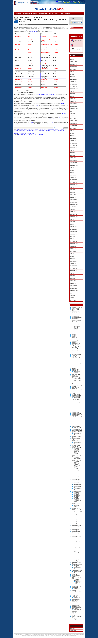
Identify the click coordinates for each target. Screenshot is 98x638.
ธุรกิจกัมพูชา (74, 600)
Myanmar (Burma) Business (75, 383)
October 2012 (73, 241)
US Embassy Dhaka (77, 442)
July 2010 (72, 273)
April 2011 (72, 258)
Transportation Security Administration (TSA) (77, 326)
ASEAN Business (75, 312)
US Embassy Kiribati (76, 480)
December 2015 (73, 199)
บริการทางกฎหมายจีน (76, 607)
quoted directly (33, 31)
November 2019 (73, 125)
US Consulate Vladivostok (76, 547)
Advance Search (75, 22)
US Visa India (21, 133)
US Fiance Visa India (47, 131)
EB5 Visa (73, 338)
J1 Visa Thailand (75, 357)
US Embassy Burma (76, 447)
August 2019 (73, 128)
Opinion (73, 388)
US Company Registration (76, 421)
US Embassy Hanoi (77, 567)
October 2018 (73, 145)
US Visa (73, 576)
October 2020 (73, 106)
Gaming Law (74, 348)
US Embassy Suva (77, 484)
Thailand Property (75, 413)
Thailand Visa (74, 415)
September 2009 (73, 290)
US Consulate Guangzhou (76, 464)
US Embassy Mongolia (76, 523)
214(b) (18, 129)
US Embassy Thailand (76, 580)
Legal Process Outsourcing (74, 376)
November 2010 (73, 266)
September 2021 (73, 88)
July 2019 (72, 130)
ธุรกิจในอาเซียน (75, 605)
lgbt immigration (75, 377)
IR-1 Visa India (35, 130)
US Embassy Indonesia (76, 503)
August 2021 (73, 89)
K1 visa (35, 118)
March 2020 (72, 118)
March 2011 (72, 260)
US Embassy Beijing (76, 476)
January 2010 (73, 283)
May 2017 (72, 170)
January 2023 (73, 62)
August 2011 (73, 251)
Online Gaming (75, 387)
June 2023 (72, 57)
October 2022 (73, 66)
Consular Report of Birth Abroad (41, 94)
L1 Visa (73, 368)
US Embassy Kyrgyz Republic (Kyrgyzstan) (76, 511)
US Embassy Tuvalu (78, 488)
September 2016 (73, 184)
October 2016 (73, 182)
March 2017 (72, 174)
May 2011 (72, 256)
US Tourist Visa (75, 575)
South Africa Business (76, 392)
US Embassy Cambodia (76, 455)
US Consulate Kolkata (76, 497)
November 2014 (73, 214)
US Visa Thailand (75, 586)
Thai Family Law (75, 394)
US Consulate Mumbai (76, 499)
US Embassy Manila (77, 542)
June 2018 (72, 152)
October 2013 (73, 233)
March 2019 (72, 137)
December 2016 (73, 179)
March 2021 (72, 98)
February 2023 (73, 61)
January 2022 (73, 81)
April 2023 (72, 59)
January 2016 (73, 197)
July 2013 (72, 238)
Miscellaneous (74, 381)
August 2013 (73, 236)
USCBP (75, 328)
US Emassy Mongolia (76, 430)
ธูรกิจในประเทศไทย (75, 606)
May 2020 (72, 115)
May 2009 (72, 297)
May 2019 (72, 133)
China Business (75, 318)
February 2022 (73, 79)
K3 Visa (73, 367)
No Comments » (40, 134)
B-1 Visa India (55, 129)
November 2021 (73, 84)
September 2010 (73, 270)
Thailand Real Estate (76, 414)
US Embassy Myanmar (76, 449)
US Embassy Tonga (77, 486)
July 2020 (72, 111)
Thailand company (75, 396)
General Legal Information (74, 350)
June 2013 (72, 239)
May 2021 (72, 94)
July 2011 (72, 253)
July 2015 (72, 207)
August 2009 (73, 292)
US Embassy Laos (75, 512)
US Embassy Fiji (75, 479)
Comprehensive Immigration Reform (76, 320)
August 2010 (73, 271)
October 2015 (73, 202)
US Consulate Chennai (76, 493)
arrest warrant (74, 311)
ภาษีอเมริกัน (74, 611)
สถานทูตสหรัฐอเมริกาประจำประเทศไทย (77, 619)
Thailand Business (75, 395)
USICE (75, 329)
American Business (75, 308)
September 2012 (73, 243)
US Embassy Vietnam (76, 564)
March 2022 (72, 78)
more (66, 127)
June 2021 (72, 93)
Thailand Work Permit (76, 416)
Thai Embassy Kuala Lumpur (76, 403)
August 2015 (73, 206)
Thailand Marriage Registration (75, 411)
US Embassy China (75, 460)
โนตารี (73, 615)
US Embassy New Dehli (31, 134)
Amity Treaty (76, 397)
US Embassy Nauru (77, 482)
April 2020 (72, 116)
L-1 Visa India (59, 130)
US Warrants (74, 587)
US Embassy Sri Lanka (76, 556)
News (73, 386)
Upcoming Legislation (76, 417)
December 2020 (73, 103)
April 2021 (72, 96)
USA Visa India (28, 133)
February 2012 (73, 246)
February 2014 (73, 226)
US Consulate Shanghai (76, 470)
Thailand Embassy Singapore (77, 407)
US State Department (76, 570)
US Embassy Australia (76, 436)
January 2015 (73, 212)
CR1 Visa (73, 321)
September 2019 (73, 126)
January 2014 (73, 228)
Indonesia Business (76, 354)
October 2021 (73, 86)
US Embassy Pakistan (76, 531)
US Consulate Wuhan (76, 474)
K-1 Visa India (47, 130)
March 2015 (72, 211)
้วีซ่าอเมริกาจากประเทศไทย (77, 616)
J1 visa (73, 356)
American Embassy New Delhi (37, 129)
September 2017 (73, 165)
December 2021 (73, 83)
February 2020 (73, 120)
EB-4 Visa (73, 337)
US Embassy (20, 30)
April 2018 (72, 155)
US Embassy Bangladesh (77, 440)
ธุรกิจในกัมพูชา (74, 601)
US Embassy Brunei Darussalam (76, 446)
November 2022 (73, 64)
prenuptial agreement (76, 389)
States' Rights (76, 427)
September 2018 (73, 147)
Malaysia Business (75, 380)
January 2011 (73, 263)
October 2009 (73, 288)
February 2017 (73, 175)
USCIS (59, 117)
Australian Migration (76, 315)
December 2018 (73, 142)
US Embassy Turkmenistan (74, 561)
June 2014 (72, 221)
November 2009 (73, 287)
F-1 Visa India (28, 130)
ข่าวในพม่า (74, 596)
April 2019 (72, 135)
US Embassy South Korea (77, 554)
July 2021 (72, 91)
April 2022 (72, 76)
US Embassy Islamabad (76, 533)
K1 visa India (53, 130)
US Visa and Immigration (77, 577)
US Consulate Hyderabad (76, 495)
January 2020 (73, 121)
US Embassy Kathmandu (76, 527)
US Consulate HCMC (76, 429)
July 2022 (72, 71)
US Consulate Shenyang (76, 472)
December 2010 (73, 265)
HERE (62, 103)
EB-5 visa (31, 122)
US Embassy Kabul (77, 433)
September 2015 (73, 204)
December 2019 (73, 123)
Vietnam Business (75, 591)
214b (52, 108)
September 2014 (73, 216)
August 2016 (73, 185)
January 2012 (73, 248)
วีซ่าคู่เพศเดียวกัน (75, 612)
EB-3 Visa (73, 336)
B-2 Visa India (61, 129)
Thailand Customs (75, 400)
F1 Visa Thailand (75, 343)
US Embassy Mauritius (76, 521)
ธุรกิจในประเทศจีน (75, 602)
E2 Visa (73, 333)
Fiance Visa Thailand (76, 344)
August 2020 (73, 110)
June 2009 (72, 295)
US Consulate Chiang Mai (78, 582)
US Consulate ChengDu (76, 462)
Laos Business (75, 369)
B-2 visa (36, 105)
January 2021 (73, 101)
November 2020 (73, 105)
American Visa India (48, 129)
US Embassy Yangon (76, 453)
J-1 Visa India (41, 130)
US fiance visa (52, 118)
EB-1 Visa (73, 334)
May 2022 (72, 74)
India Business (75, 353)
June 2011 (72, 255)
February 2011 (73, 261)
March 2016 (72, 194)
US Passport (51, 94)
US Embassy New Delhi (38, 131)
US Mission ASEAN (77, 571)
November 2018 (73, 143)
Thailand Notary (75, 412)
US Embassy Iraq (75, 508)
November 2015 (73, 201)
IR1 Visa (73, 355)
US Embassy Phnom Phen (76, 458)
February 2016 (73, 196)
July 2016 (72, 187)
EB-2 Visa (73, 335)
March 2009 (72, 300)
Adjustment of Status (76, 307)
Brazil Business (75, 316)
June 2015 (72, 209)
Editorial (73, 341)
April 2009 (72, 298)
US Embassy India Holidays (26, 131)
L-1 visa (51, 122)
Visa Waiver (74, 592)
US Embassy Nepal (75, 525)
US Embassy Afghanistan (77, 431)
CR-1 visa (64, 113)
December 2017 (73, 160)
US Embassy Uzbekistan (76, 562)
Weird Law (74, 594)
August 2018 (73, 148)
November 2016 (73, 180)
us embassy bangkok (76, 438)
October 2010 (73, 268)
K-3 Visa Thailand (75, 358)
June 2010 (72, 275)
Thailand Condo (75, 399)
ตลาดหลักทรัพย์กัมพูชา (76, 599)
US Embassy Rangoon (76, 451)
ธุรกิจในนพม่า (76, 597)
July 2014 (72, 219)
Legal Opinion (74, 374)
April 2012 (72, 244)
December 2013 (73, 229)
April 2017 (72, 172)
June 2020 (72, 113)
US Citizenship (75, 425)
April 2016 (72, 192)
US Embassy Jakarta (76, 506)
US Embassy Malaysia (76, 514)
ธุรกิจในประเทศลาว (75, 604)
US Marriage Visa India (57, 131)
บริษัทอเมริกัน (74, 608)
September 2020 (73, 108)
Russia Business (75, 390)
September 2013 (73, 234)
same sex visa (76, 378)
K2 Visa (75, 360)
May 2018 (72, 153)
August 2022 (73, 69)
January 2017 (73, 177)
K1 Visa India (31, 125)
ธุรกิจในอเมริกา (76, 609)
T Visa (73, 393)
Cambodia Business (76, 317)
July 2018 (72, 150)
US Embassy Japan (75, 509)
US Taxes (73, 574)
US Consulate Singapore (76, 552)
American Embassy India (25, 129)
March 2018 (72, 157)
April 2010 (72, 278)
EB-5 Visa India (22, 130)
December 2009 (73, 285)
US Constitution (75, 426)
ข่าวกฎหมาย (74, 595)
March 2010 (72, 280)
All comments (73, 630)
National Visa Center (76, 385)
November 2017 (73, 162)
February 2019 (73, 138)
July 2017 (72, 167)
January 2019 (73, 140)
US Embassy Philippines (76, 541)
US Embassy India (22, 134)
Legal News (74, 370)
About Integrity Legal (76, 29)
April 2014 (72, 224)
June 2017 (72, 169)
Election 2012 (74, 342)
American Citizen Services (47, 95)
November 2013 (73, 231)
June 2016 (72, 189)
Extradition (76, 588)
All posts (72, 628)
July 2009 (72, 293)
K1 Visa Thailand (75, 363)
